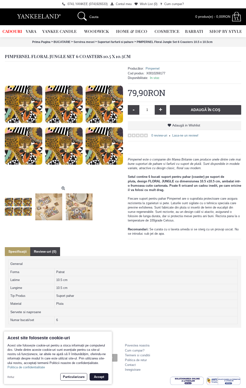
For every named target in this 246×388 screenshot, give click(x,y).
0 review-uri (159, 135)
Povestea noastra (137, 345)
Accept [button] (99, 377)
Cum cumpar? (134, 350)
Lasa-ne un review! (185, 135)
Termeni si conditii (137, 355)
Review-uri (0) (45, 251)
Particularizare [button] (74, 377)
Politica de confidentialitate (26, 367)
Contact (130, 365)
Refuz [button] (10, 377)
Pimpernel (153, 68)
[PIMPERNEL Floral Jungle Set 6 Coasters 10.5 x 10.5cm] (64, 125)
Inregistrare (133, 369)
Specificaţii (17, 251)
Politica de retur (136, 360)
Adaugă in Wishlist (186, 125)
